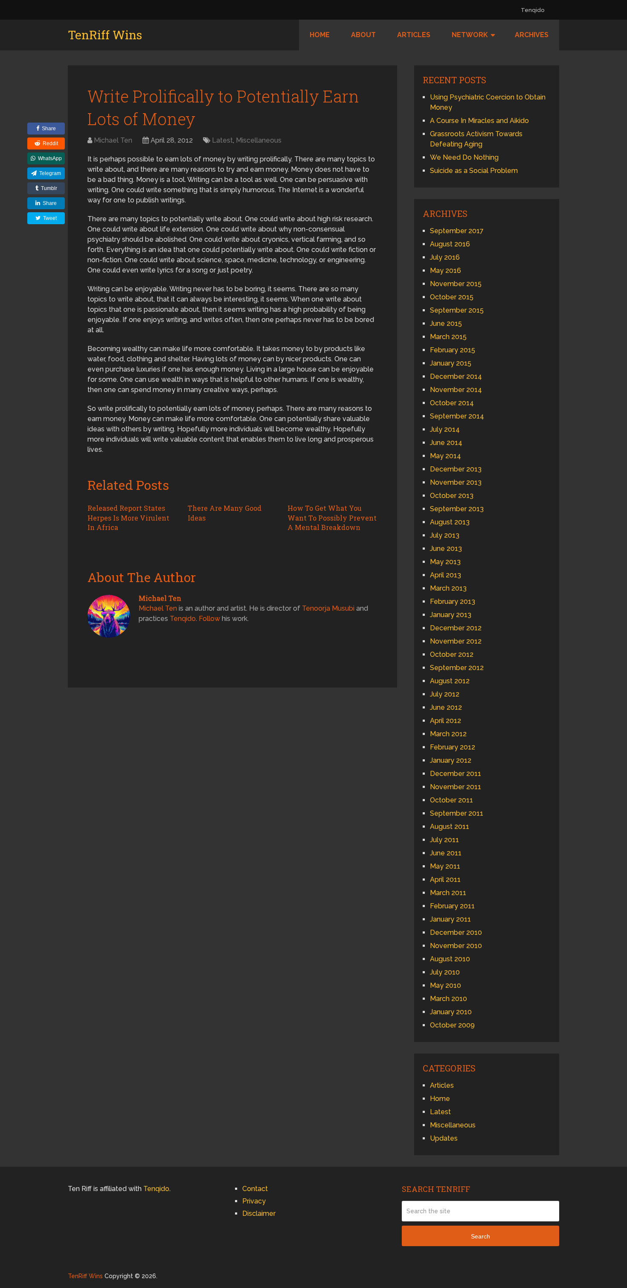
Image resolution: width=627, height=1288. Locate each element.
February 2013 (452, 601)
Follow (209, 619)
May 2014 (445, 456)
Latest (222, 140)
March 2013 (448, 588)
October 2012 (451, 654)
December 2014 (456, 376)
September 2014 (457, 416)
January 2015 (450, 363)
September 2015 (457, 310)
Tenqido (532, 10)
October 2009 (452, 1025)
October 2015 (451, 297)
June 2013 (446, 548)
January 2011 (450, 919)
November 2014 (456, 390)
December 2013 (456, 469)
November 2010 (456, 946)
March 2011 (448, 893)
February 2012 (452, 747)
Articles (413, 35)
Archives (532, 35)
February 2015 (452, 350)
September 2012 (457, 668)
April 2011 (445, 879)
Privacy (254, 1201)
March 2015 (448, 337)
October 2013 (451, 496)
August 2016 (450, 244)
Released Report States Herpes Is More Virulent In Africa (128, 517)
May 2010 (445, 985)
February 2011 (452, 906)
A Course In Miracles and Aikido (479, 121)
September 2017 (457, 231)
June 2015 (446, 323)
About (363, 35)
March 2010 (448, 999)
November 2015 (456, 284)
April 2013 (445, 575)
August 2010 (450, 959)
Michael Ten (113, 140)
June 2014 (446, 443)
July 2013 (444, 535)
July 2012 (444, 694)
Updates (444, 1138)
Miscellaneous (259, 140)
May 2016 (445, 270)
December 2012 (456, 628)
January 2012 (450, 760)
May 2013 (445, 562)
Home (320, 35)
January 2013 (450, 615)
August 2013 (450, 522)
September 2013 (457, 509)
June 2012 (446, 707)
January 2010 (451, 1012)
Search (480, 1236)
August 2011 (449, 827)
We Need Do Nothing (464, 157)
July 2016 (445, 257)
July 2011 (444, 840)
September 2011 (456, 813)
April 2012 (445, 721)
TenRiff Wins (105, 35)
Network (470, 35)
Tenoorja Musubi (328, 608)
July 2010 (445, 972)
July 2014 (445, 429)
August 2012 (450, 681)
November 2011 (455, 787)
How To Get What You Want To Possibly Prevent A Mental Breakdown (332, 517)
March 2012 (448, 734)
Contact (255, 1189)
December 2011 (455, 774)
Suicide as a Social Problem (474, 171)
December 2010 (456, 932)
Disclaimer (259, 1213)
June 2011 (446, 853)
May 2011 (445, 866)
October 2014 (452, 403)
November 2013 (456, 482)
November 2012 (456, 641)
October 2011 (451, 800)
